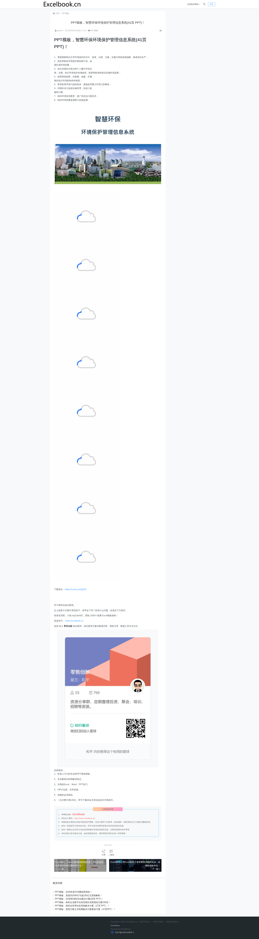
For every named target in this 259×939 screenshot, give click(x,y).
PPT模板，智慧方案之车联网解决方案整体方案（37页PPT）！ (85, 909)
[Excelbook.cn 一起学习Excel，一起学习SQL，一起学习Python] (62, 4)
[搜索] (204, 4)
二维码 (111, 855)
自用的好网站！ (193, 4)
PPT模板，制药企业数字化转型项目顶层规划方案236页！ (82, 902)
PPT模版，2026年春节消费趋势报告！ (73, 892)
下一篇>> (156, 869)
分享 (103, 855)
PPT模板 (65, 13)
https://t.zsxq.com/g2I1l (75, 589)
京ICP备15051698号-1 (124, 932)
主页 (57, 13)
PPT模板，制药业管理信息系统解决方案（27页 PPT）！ (82, 906)
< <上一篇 (59, 869)
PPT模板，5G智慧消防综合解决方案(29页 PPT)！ (79, 899)
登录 (211, 4)
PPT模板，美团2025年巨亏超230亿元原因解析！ (78, 895)
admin (60, 30)
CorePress (115, 925)
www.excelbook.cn (74, 621)
